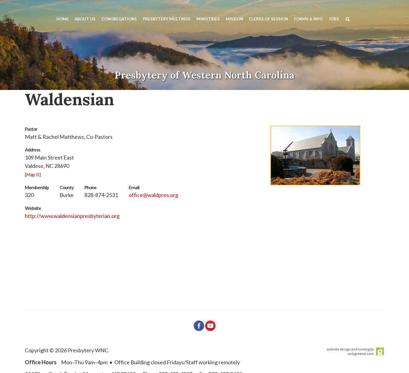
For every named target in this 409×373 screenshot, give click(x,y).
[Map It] (33, 174)
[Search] (348, 18)
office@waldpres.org (153, 195)
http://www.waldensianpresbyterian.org (72, 216)
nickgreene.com (361, 353)
